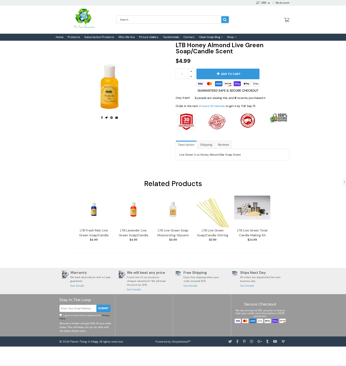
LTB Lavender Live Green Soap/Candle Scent (133, 233)
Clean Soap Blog (210, 37)
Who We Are (126, 37)
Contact (189, 37)
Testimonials (171, 37)
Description (186, 145)
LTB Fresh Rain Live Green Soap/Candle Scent (93, 233)
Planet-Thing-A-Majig (84, 341)
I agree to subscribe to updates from (84, 317)
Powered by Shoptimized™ (173, 341)
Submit (103, 308)
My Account (282, 3)
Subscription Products (99, 37)
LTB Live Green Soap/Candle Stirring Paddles (212, 233)
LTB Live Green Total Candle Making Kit (252, 232)
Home (59, 37)
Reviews (223, 145)
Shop (231, 37)
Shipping (206, 145)
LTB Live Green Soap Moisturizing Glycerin (173, 232)
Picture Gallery (148, 37)
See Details (77, 285)
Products (74, 37)
